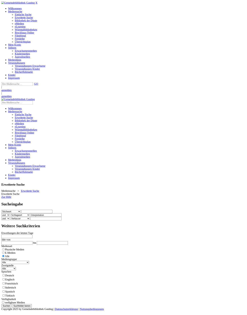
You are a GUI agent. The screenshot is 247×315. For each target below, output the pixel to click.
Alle (7, 256)
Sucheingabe (12, 204)
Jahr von (5, 239)
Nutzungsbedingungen (92, 309)
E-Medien (10, 252)
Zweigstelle (7, 265)
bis (34, 242)
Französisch (11, 283)
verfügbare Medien (15, 302)
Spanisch (10, 291)
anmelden (6, 90)
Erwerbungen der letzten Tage (17, 233)
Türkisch (10, 295)
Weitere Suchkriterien (20, 226)
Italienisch (10, 287)
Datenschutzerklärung (66, 309)
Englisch (9, 279)
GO (36, 83)
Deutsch (9, 275)
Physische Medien (14, 249)
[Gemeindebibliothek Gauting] (18, 2)
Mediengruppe (9, 259)
